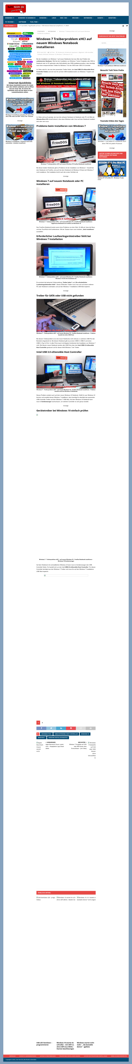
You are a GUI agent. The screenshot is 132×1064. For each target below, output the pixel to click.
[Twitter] (127, 25)
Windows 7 (60, 54)
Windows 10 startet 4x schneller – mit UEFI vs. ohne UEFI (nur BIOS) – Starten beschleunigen (65, 1046)
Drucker (75, 18)
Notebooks (88, 18)
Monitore (112, 18)
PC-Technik (9, 22)
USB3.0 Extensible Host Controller (66, 734)
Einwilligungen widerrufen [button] (119, 1056)
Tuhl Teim (33, 22)
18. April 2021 (42, 52)
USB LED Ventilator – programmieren (44, 1044)
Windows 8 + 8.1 (68, 54)
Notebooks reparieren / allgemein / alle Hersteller (79, 52)
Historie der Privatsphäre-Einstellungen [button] (95, 1056)
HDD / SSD (63, 18)
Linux (54, 18)
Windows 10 (52, 54)
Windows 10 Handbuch (26, 18)
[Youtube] (123, 25)
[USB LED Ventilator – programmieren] (45, 968)
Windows (42, 18)
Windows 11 (9, 18)
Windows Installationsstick (58, 737)
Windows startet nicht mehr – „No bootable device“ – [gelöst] (85, 1045)
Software (22, 22)
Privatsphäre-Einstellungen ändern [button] (69, 1056)
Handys (100, 18)
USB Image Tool (46, 734)
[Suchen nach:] (112, 43)
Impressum (12, 1056)
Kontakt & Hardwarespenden (27, 1056)
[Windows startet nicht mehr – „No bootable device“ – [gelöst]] (86, 968)
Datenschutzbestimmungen (48, 1056)
